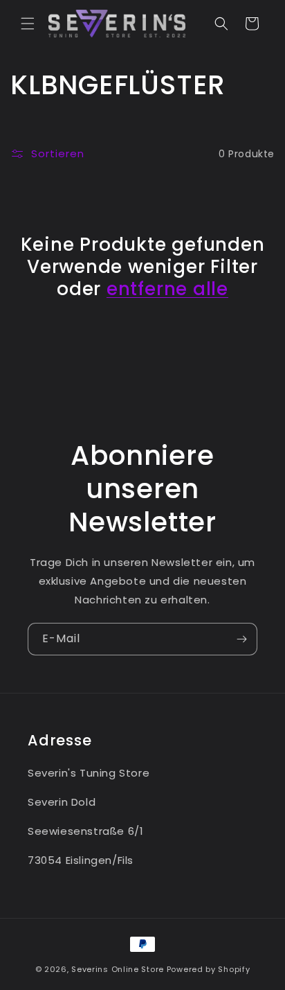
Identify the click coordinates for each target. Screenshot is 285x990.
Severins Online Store (117, 969)
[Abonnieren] (241, 639)
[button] (27, 23)
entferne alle (167, 289)
